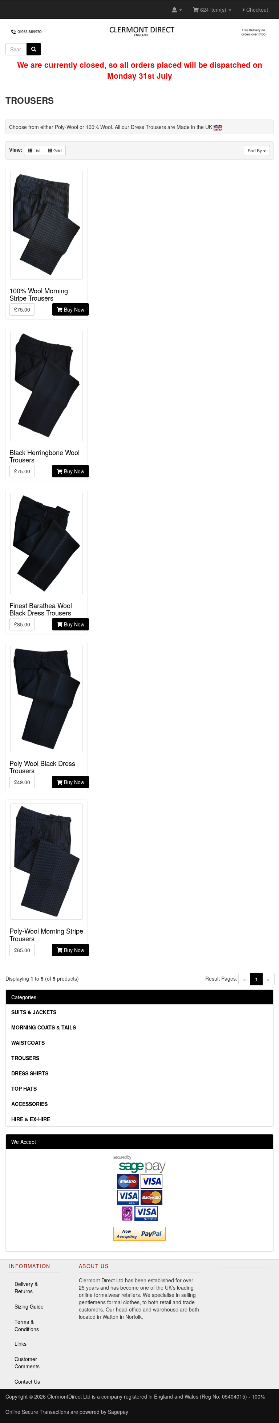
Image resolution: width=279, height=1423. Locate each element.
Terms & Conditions (27, 1325)
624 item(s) (213, 9)
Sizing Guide (29, 1306)
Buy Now (73, 309)
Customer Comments (27, 1362)
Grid (57, 150)
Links (21, 1343)
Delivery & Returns (26, 1287)
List (36, 150)
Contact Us (27, 1381)
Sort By (255, 150)
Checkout (256, 9)
